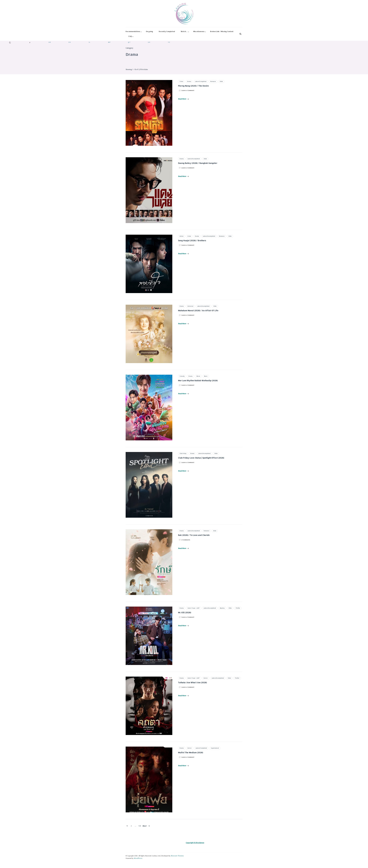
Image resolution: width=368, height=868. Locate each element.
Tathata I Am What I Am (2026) (192, 682)
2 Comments (186, 540)
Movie (198, 376)
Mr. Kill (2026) (184, 612)
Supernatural (215, 748)
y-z (169, 42)
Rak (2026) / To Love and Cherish (193, 535)
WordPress (138, 858)
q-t (129, 42)
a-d (50, 42)
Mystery (222, 608)
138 (139, 826)
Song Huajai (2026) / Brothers (192, 240)
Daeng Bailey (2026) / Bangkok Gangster (197, 163)
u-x (149, 42)
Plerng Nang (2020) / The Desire (193, 85)
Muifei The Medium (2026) (190, 752)
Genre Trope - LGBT (194, 608)
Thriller (238, 608)
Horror (206, 678)
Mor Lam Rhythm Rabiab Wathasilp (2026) (198, 380)
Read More (182, 99)
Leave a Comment (188, 90)
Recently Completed (167, 31)
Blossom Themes (177, 856)
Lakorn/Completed (200, 81)
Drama (189, 81)
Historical (190, 306)
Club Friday (183, 453)
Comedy (182, 376)
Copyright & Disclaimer (195, 842)
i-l (89, 42)
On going (149, 31)
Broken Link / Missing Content (221, 31)
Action (182, 236)
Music (205, 376)
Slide (221, 81)
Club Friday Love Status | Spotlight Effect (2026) (201, 457)
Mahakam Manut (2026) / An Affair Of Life (198, 310)
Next (144, 826)
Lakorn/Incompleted (194, 159)
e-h (70, 42)
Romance (213, 81)
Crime (181, 81)
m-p (109, 42)
